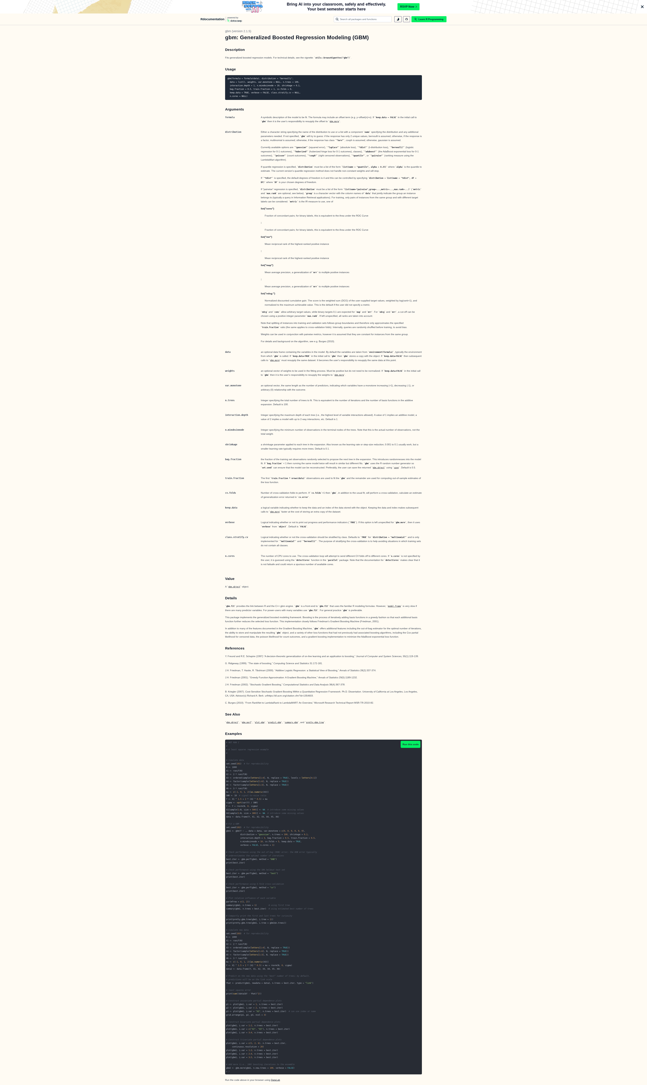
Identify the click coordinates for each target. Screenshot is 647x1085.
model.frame (394, 606)
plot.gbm (259, 722)
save (396, 468)
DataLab (275, 1080)
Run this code (411, 744)
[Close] (642, 6)
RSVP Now (407, 6)
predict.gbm (274, 722)
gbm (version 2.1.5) (238, 31)
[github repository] (406, 19)
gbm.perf (246, 722)
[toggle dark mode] (398, 19)
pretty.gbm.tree (315, 722)
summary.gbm (291, 722)
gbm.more (334, 121)
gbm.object (378, 468)
